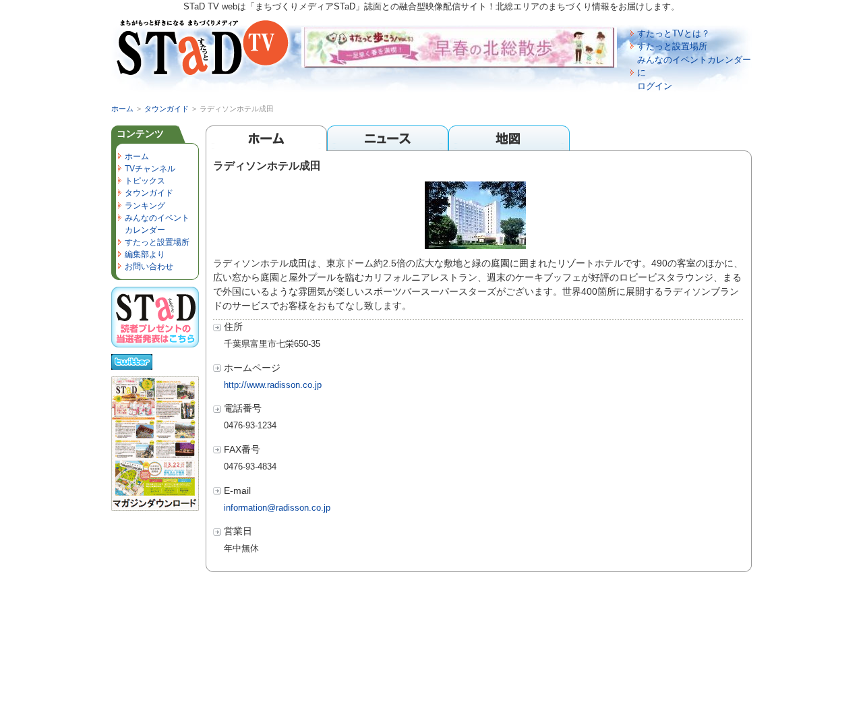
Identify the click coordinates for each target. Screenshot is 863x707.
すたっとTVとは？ (673, 33)
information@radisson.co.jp (277, 508)
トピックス (145, 181)
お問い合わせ (149, 266)
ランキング (145, 205)
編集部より (145, 254)
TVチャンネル (150, 168)
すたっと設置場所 (672, 46)
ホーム (122, 109)
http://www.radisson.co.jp (273, 385)
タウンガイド (166, 109)
